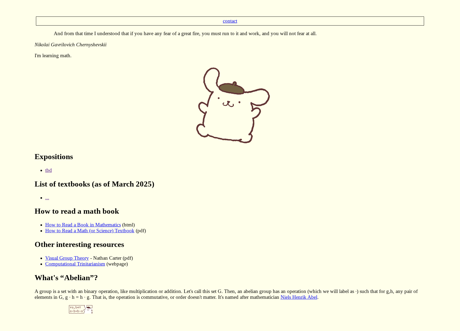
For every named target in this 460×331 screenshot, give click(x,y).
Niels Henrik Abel (299, 297)
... (47, 197)
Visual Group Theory (67, 258)
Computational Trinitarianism (75, 264)
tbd (48, 170)
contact (230, 21)
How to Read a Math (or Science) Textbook (89, 230)
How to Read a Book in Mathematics (83, 224)
